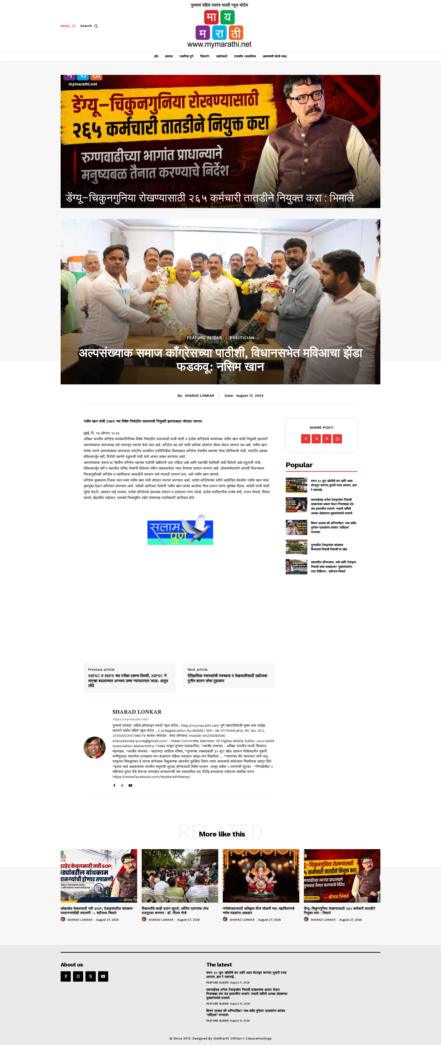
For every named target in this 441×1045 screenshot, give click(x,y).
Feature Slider (204, 338)
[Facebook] (114, 784)
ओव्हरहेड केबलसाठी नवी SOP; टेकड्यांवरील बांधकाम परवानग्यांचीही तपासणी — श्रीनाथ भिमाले (97, 910)
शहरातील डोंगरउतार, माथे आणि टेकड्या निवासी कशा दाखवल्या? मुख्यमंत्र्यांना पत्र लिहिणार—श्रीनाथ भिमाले (333, 566)
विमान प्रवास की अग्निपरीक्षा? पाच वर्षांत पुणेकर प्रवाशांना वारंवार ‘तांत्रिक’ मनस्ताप (333, 527)
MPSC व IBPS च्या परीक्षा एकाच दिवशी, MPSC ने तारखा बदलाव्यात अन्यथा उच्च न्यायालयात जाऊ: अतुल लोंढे (128, 680)
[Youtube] (130, 784)
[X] (122, 784)
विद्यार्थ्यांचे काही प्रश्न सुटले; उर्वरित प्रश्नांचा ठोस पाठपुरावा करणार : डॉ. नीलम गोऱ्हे (175, 910)
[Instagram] (78, 976)
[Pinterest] (326, 438)
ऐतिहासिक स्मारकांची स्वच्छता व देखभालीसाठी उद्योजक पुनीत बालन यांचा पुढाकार (227, 678)
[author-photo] (64, 919)
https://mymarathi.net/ (131, 719)
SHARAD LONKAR (199, 396)
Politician (242, 338)
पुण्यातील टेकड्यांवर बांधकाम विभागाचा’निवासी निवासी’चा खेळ (329, 547)
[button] (90, 26)
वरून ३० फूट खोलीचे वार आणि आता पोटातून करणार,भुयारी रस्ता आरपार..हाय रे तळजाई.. (334, 485)
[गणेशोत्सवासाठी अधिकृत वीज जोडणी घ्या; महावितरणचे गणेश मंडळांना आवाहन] (261, 876)
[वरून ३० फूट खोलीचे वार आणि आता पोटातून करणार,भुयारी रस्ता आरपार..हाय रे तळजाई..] (296, 485)
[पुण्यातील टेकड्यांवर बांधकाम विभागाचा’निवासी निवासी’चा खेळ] (296, 547)
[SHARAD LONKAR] (95, 748)
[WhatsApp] (337, 438)
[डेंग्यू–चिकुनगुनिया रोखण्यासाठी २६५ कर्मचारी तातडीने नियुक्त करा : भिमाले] (342, 876)
